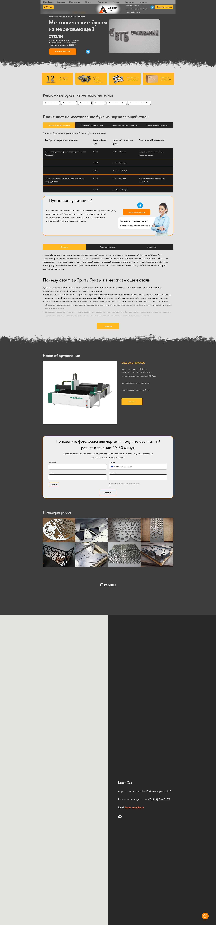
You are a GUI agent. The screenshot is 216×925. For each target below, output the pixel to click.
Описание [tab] (64, 247)
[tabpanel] (108, 131)
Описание (113, 473)
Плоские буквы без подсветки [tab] (59, 125)
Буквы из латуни (84, 103)
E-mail (51, 473)
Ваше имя (52, 462)
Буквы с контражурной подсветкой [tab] (124, 125)
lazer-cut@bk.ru (133, 12)
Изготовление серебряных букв (139, 103)
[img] (88, 51)
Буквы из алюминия (69, 103)
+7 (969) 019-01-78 (134, 5)
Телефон (112, 462)
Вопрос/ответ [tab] (151, 247)
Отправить (108, 492)
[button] (164, 7)
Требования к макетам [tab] (108, 247)
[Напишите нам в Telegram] (120, 816)
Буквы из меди (99, 103)
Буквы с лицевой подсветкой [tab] (157, 125)
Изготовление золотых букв (117, 103)
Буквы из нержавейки (51, 103)
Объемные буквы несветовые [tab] (92, 125)
